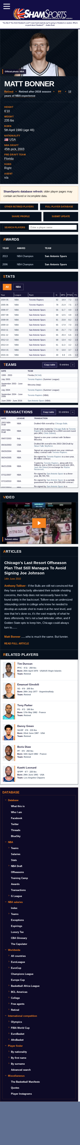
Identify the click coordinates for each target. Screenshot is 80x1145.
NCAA (38, 375)
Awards (15, 884)
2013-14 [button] (4, 345)
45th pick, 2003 (14, 149)
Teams (14, 848)
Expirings (16, 926)
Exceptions (17, 920)
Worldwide (14, 950)
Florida (9, 158)
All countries (18, 956)
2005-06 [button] (4, 305)
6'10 (7, 111)
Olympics (16, 1022)
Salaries (15, 854)
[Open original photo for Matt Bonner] (39, 52)
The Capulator (19, 944)
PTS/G (70, 295)
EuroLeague (18, 962)
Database (13, 800)
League (18, 295)
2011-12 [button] (4, 335)
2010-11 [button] (4, 330)
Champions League (22, 974)
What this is (18, 806)
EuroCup (16, 968)
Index (14, 908)
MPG (63, 295)
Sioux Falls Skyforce (43, 446)
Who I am (16, 812)
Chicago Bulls (61, 423)
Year (3, 295)
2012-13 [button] (4, 340)
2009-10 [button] (4, 325)
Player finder (15, 1045)
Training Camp (19, 878)
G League (16, 896)
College (15, 998)
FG (75, 295)
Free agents (17, 1004)
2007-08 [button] (4, 315)
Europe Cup (18, 980)
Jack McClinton (41, 467)
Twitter (15, 824)
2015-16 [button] (4, 355)
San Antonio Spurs (56, 256)
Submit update (61, 216)
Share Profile (21, 216)
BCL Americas (19, 992)
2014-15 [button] (4, 350)
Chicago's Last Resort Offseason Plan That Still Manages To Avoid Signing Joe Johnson (35, 568)
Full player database (59, 206)
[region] (39, 325)
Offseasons (17, 872)
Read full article (16, 643)
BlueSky (15, 836)
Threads (15, 830)
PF (59, 91)
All (7, 287)
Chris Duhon (49, 433)
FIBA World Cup (20, 1027)
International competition (22, 1016)
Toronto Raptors (36, 300)
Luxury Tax (17, 932)
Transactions (18, 890)
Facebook (16, 818)
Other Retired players (19, 206)
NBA (18, 287)
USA (12, 139)
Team (31, 295)
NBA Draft (16, 866)
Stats (14, 860)
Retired (8, 91)
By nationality (19, 1051)
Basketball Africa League (25, 986)
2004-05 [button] (4, 300)
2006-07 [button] (4, 310)
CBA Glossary (19, 938)
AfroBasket (17, 1039)
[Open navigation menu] (6, 6)
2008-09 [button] (4, 320)
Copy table (49, 365)
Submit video (11, 539)
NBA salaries (15, 902)
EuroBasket (17, 1033)
